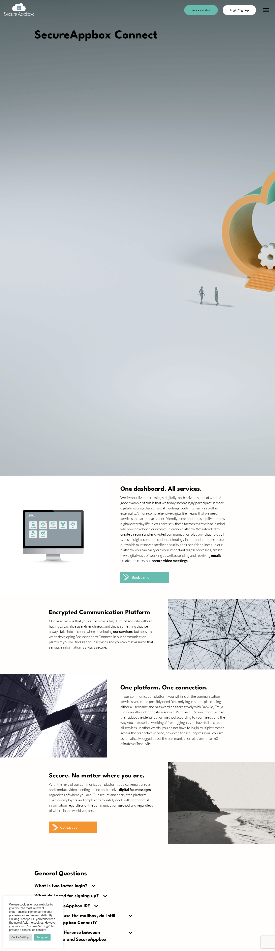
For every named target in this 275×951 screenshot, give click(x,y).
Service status (201, 10)
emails (216, 555)
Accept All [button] (42, 937)
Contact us (68, 827)
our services (123, 631)
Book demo (140, 577)
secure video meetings (170, 560)
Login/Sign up (239, 10)
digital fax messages (135, 789)
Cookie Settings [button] (20, 937)
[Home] (19, 10)
